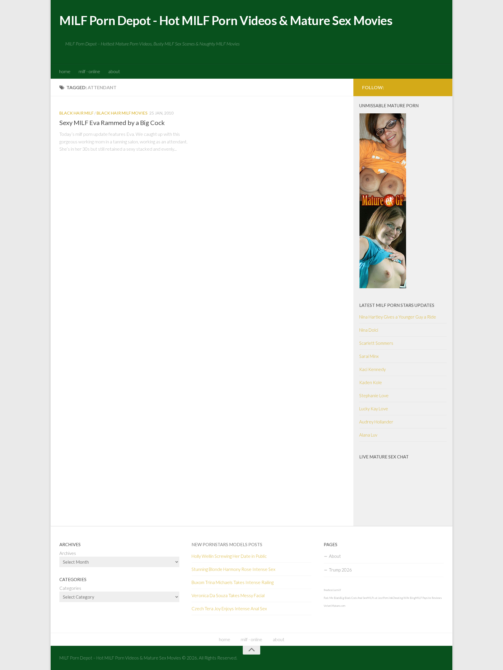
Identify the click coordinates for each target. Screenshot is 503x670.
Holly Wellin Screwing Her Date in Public (229, 556)
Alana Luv (368, 434)
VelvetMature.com (334, 605)
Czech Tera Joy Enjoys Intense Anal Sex (229, 608)
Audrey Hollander (376, 421)
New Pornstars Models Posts (227, 544)
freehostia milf (332, 590)
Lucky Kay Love (373, 408)
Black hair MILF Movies (122, 112)
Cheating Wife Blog (404, 597)
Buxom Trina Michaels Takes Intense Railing (233, 582)
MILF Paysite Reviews (428, 597)
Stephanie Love (374, 395)
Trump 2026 (340, 569)
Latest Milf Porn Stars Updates (396, 305)
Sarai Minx (369, 356)
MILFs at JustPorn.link (380, 597)
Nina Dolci (368, 330)
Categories (70, 588)
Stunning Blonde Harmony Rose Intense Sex (233, 569)
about (114, 71)
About (335, 556)
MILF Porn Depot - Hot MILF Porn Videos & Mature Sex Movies (225, 20)
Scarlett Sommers (376, 343)
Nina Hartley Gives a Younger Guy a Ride (397, 316)
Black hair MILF (76, 112)
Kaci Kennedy (372, 369)
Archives (67, 553)
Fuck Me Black (332, 597)
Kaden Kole (370, 382)
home (64, 71)
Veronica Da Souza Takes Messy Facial (228, 595)
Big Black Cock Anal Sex (353, 597)
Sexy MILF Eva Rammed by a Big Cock (112, 122)
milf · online (89, 71)
